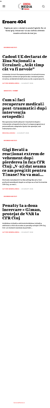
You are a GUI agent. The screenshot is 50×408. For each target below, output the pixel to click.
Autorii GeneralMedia (10, 83)
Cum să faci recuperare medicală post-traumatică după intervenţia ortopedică (24, 108)
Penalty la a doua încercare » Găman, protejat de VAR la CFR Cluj (21, 211)
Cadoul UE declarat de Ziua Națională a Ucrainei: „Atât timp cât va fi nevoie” (24, 62)
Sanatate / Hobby (11, 91)
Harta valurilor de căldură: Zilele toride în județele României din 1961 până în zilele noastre (24, 319)
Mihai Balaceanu (8, 133)
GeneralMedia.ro (19, 403)
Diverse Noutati (10, 47)
